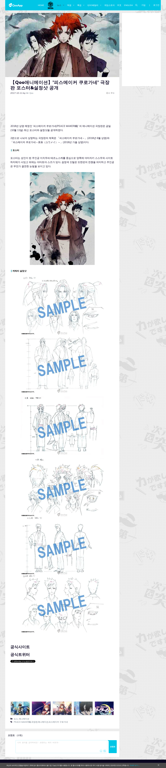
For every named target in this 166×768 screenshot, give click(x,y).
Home (41, 5)
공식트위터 (20, 654)
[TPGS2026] (50, 5)
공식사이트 (20, 646)
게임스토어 (109, 5)
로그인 (156, 5)
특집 (79, 5)
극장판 (34, 722)
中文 (119, 5)
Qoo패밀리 (92, 5)
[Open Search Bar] (136, 5)
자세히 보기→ (135, 765)
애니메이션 (24, 718)
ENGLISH (128, 5)
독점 (69, 5)
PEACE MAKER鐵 (22, 722)
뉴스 (59, 5)
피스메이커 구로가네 (58, 722)
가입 (143, 5)
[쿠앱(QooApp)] (15, 5)
